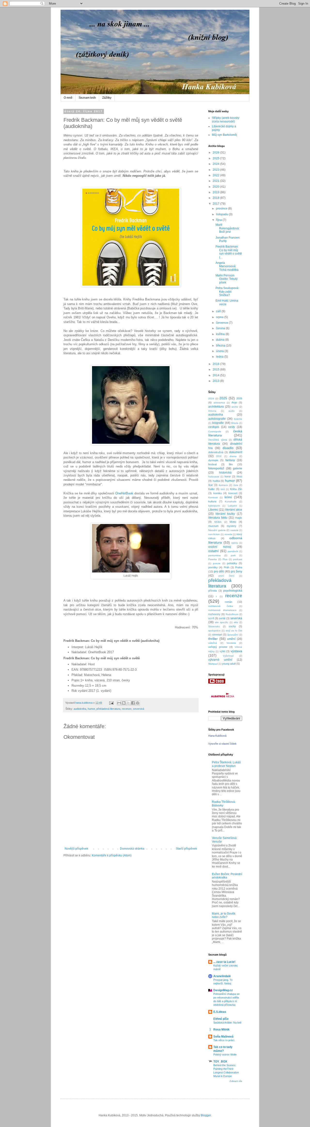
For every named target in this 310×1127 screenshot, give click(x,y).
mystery (231, 525)
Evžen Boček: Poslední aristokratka (227, 875)
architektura (216, 406)
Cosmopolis (214, 431)
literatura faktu (217, 517)
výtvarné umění (220, 659)
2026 (216, 152)
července (222, 322)
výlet (222, 651)
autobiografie (217, 418)
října (219, 220)
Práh (226, 567)
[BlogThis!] (123, 702)
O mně (68, 97)
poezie (216, 563)
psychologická (232, 590)
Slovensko (214, 626)
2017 (216, 203)
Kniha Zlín (236, 489)
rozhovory (214, 614)
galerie (237, 468)
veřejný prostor (217, 646)
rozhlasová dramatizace (222, 610)
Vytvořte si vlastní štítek (222, 743)
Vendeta (231, 643)
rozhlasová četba (220, 606)
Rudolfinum (232, 614)
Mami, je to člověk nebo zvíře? (223, 915)
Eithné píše (221, 1019)
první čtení (226, 575)
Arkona (212, 411)
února (220, 351)
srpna (220, 317)
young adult (229, 663)
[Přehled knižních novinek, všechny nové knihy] (216, 682)
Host (239, 476)
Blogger (206, 1115)
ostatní (213, 551)
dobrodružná (215, 452)
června (221, 328)
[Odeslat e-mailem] (119, 702)
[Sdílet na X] (128, 702)
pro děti (219, 571)
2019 (216, 192)
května (220, 334)
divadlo (228, 448)
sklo (236, 622)
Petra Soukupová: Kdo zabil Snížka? (227, 291)
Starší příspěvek (186, 848)
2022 (216, 175)
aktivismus (219, 402)
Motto (233, 521)
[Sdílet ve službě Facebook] (133, 702)
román (228, 601)
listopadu (222, 214)
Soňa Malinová (223, 1036)
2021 (216, 181)
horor (228, 476)
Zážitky (106, 97)
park (233, 555)
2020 (216, 186)
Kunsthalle (231, 501)
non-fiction (214, 534)
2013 (216, 381)
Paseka (212, 559)
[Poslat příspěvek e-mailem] (111, 702)
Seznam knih (87, 97)
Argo (234, 402)
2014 (216, 375)
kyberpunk (214, 505)
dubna (220, 339)
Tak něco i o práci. (224, 1040)
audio (231, 411)
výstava (236, 651)
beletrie (238, 419)
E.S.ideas (219, 1012)
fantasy (230, 460)
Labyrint (232, 505)
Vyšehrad (228, 655)
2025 (216, 158)
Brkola (234, 423)
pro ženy (236, 571)
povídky (213, 567)
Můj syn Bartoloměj (224, 135)
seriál (222, 618)
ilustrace (223, 485)
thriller (213, 639)
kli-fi (223, 489)
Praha (238, 567)
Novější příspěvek (76, 848)
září (219, 311)
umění (231, 639)
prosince (222, 208)
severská (138, 708)
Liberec (213, 509)
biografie (218, 423)
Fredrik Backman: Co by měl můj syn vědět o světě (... (229, 252)
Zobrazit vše (236, 1081)
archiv (235, 406)
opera (234, 542)
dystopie (213, 460)
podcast (237, 559)
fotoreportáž (216, 468)
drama (233, 456)
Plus (225, 559)
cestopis (213, 427)
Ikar (210, 484)
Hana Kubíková (217, 735)
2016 (216, 364)
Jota (235, 485)
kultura (212, 501)
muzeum (213, 525)
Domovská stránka (132, 848)
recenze (127, 708)
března (221, 345)
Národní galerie (217, 530)
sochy (232, 626)
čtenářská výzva (217, 439)
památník (233, 551)
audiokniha (80, 708)
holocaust (213, 476)
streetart (217, 634)
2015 (216, 369)
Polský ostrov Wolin (225, 1054)
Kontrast (213, 497)
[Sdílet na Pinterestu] (137, 702)
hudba (216, 480)
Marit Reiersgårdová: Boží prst (228, 228)
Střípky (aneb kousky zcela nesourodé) (225, 119)
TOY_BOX (220, 1061)
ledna (220, 356)
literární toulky (225, 513)
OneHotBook (124, 493)
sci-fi (211, 618)
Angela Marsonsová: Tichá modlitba (227, 266)
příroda (212, 590)
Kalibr (211, 489)
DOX (219, 456)
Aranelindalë (222, 976)
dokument (235, 452)
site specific (221, 622)
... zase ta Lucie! (224, 962)
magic (238, 517)
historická (225, 472)
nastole (234, 530)
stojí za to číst (234, 630)
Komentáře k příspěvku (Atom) (112, 855)
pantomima (214, 555)
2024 (216, 164)
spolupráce (214, 630)
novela (228, 534)
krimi (228, 497)
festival (212, 464)
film (231, 464)
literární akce (233, 509)
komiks (217, 493)
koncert (232, 493)
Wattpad (213, 663)
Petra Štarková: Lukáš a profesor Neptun (226, 764)
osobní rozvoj (219, 546)
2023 (216, 169)
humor (91, 708)
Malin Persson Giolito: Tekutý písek (227, 279)
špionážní (232, 634)
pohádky (232, 563)
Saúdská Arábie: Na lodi (227, 1022)
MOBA (218, 522)
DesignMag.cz (223, 990)
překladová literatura (108, 708)
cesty (231, 427)
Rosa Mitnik (221, 1029)
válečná (212, 643)
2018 (216, 198)
